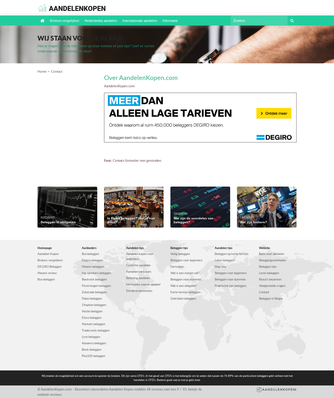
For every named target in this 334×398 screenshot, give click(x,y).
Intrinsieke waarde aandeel (143, 284)
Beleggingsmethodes (272, 260)
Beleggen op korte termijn (231, 254)
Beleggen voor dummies (186, 279)
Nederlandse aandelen (101, 20)
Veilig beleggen (180, 254)
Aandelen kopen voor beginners (139, 256)
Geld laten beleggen (183, 298)
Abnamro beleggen (94, 343)
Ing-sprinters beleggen (96, 273)
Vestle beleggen (92, 311)
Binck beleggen (91, 349)
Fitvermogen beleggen (96, 286)
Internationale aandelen (139, 20)
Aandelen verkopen (138, 272)
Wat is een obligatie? (183, 286)
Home (42, 71)
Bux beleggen (46, 279)
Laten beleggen (224, 260)
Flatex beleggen (92, 298)
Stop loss (220, 266)
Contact (56, 71)
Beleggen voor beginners (186, 260)
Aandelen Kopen (48, 254)
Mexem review (47, 273)
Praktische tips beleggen (230, 286)
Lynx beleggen (91, 337)
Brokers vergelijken (64, 20)
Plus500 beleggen (93, 356)
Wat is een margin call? (184, 273)
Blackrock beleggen (94, 279)
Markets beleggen (93, 324)
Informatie (170, 20)
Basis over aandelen (271, 254)
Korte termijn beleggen (185, 292)
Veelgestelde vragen (272, 286)
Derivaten (176, 266)
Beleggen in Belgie (271, 298)
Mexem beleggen (93, 266)
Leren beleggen (269, 273)
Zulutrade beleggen (94, 292)
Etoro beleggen (92, 318)
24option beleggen (94, 305)
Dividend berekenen (139, 291)
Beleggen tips (268, 266)
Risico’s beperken (270, 279)
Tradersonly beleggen (96, 330)
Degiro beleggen (92, 260)
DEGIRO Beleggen (49, 266)
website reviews (49, 394)
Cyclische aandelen (138, 265)
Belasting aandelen (138, 278)
